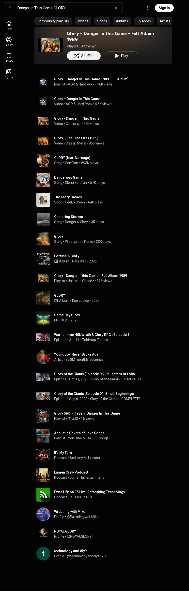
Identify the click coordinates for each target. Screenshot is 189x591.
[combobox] (69, 8)
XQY (64, 320)
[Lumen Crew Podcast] (105, 475)
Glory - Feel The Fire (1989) (76, 138)
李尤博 (73, 418)
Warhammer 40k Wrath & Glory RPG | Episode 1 (91, 335)
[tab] (53, 21)
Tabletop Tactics (95, 340)
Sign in (164, 8)
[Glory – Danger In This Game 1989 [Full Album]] (105, 82)
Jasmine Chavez (81, 281)
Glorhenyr (88, 46)
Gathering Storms (68, 217)
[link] (9, 26)
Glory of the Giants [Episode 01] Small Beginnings (94, 394)
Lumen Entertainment (87, 477)
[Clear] (116, 8)
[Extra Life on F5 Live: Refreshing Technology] (105, 495)
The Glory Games (68, 197)
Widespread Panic (79, 242)
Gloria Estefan (76, 183)
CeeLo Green (75, 202)
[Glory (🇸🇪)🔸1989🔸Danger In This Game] (105, 416)
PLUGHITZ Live (81, 497)
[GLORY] (105, 298)
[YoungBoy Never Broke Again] (105, 357)
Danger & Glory (76, 222)
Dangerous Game (68, 177)
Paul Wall (79, 261)
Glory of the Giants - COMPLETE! (116, 379)
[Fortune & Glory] (105, 259)
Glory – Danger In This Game (77, 99)
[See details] (167, 29)
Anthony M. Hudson (85, 458)
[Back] (11, 8)
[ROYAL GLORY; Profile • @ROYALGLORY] (105, 534)
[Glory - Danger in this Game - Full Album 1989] (50, 45)
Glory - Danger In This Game (76, 118)
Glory (58, 236)
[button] (51, 45)
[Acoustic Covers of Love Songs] (105, 436)
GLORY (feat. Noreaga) (72, 158)
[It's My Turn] (105, 455)
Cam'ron (71, 163)
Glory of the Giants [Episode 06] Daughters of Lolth (94, 374)
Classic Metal (76, 143)
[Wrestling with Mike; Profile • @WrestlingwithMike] (105, 514)
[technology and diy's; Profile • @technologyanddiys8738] (105, 553)
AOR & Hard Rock (81, 84)
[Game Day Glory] (105, 318)
